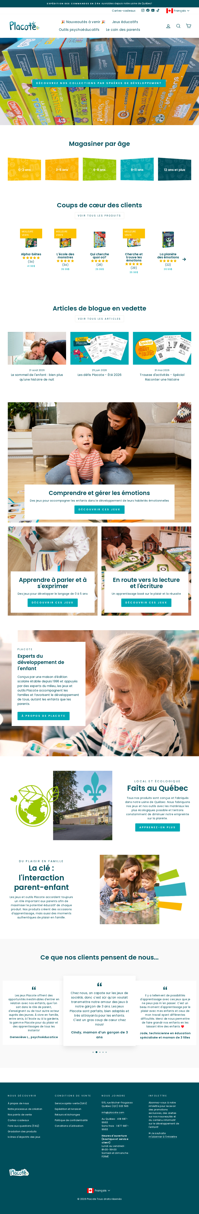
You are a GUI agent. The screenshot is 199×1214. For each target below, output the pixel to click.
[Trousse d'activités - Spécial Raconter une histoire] (162, 348)
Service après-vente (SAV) (71, 1103)
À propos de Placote (43, 716)
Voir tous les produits (99, 215)
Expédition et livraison (68, 1109)
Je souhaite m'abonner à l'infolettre (163, 1135)
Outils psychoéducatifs (79, 29)
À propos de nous (18, 1103)
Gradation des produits (22, 1131)
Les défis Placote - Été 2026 (99, 375)
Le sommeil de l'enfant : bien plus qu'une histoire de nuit (37, 377)
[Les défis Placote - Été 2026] (99, 348)
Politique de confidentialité (71, 1120)
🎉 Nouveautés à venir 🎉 (83, 22)
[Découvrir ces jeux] (99, 462)
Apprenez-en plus (157, 827)
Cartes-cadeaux (123, 11)
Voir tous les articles (99, 318)
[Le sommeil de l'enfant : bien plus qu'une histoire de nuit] (37, 348)
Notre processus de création (25, 1109)
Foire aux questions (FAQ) (23, 1125)
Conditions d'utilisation (69, 1125)
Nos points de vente (20, 1114)
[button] (31, 258)
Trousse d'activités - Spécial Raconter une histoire (162, 377)
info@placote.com (113, 1112)
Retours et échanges (67, 1114)
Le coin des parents (123, 29)
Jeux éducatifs (125, 22)
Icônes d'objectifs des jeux (24, 1137)
